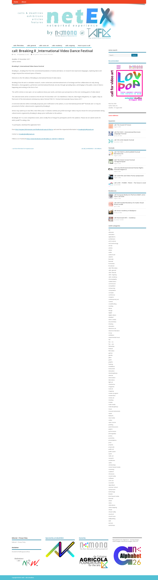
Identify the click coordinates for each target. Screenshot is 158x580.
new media (112, 418)
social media (112, 476)
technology (112, 492)
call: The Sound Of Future (122, 125)
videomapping (113, 507)
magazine (111, 386)
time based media (114, 496)
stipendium (112, 485)
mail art (111, 389)
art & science (112, 241)
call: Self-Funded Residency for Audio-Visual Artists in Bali (129, 203)
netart (110, 413)
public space (112, 451)
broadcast (111, 266)
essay (110, 333)
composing (112, 288)
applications (112, 237)
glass (110, 357)
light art (111, 382)
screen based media (114, 467)
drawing (111, 324)
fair (109, 339)
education (111, 326)
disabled (111, 317)
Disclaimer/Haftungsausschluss (21, 552)
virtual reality (112, 512)
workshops (112, 525)
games (111, 353)
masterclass (112, 395)
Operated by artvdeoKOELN (54, 538)
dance (41, 54)
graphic (111, 362)
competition (112, 286)
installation (112, 366)
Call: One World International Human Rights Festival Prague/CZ (128, 168)
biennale (111, 259)
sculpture (111, 471)
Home (16, 2)
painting (111, 424)
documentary (112, 322)
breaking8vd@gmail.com (86, 129)
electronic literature (114, 331)
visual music (112, 516)
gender (111, 355)
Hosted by (82, 538)
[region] (26, 561)
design (110, 310)
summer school (113, 487)
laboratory (112, 380)
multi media (112, 404)
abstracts (111, 232)
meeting (111, 400)
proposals (111, 447)
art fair (110, 245)
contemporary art (114, 299)
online (110, 420)
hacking (111, 364)
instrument (112, 368)
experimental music (114, 337)
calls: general (31, 45)
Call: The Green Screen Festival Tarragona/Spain (124, 160)
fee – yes (111, 344)
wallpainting (112, 518)
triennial (111, 498)
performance (112, 431)
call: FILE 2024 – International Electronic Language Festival (127, 133)
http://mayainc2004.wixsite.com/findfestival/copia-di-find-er (34, 129)
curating (111, 306)
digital (110, 313)
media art (111, 398)
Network (111, 415)
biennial (111, 261)
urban (110, 500)
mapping (111, 391)
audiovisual (112, 254)
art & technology (113, 243)
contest (111, 301)
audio (110, 252)
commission (112, 284)
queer (110, 454)
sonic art (111, 480)
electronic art (112, 328)
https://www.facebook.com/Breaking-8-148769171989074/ (45, 139)
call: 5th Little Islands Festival (124, 140)
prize (110, 442)
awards (111, 257)
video (110, 503)
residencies (112, 460)
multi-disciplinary (113, 407)
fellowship (111, 346)
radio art (111, 456)
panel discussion (113, 427)
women (111, 523)
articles (111, 248)
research (111, 458)
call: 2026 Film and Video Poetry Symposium (129, 176)
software (111, 478)
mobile (111, 402)
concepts (111, 292)
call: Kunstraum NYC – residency (124, 218)
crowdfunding (112, 304)
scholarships (112, 465)
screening (111, 469)
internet (111, 375)
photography (112, 433)
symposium (112, 489)
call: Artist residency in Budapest (125, 210)
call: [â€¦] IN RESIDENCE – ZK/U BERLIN (91, 148)
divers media (112, 319)
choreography (113, 279)
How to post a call (84, 45)
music (110, 409)
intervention (112, 377)
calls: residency (57, 45)
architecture (112, 239)
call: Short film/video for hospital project (23, 148)
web (110, 521)
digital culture (112, 315)
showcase (111, 474)
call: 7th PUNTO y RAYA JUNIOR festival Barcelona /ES (127, 152)
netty (14, 54)
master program (113, 393)
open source (112, 422)
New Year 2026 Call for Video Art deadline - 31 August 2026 (115, 106)
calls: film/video (18, 45)
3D (109, 230)
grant (110, 360)
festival (45, 54)
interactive (111, 371)
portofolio (111, 438)
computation (112, 290)
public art (111, 449)
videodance (112, 505)
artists (110, 250)
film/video (50, 54)
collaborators (112, 281)
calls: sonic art (44, 45)
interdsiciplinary (113, 373)
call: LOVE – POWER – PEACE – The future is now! (130, 183)
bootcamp (111, 263)
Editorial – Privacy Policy (19, 542)
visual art (111, 514)
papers (111, 429)
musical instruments (114, 411)
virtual (110, 509)
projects (111, 445)
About (24, 2)
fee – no (111, 342)
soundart (111, 483)
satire (110, 463)
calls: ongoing (70, 45)
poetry (110, 436)
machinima (112, 384)
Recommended (113, 61)
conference (112, 295)
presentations (112, 440)
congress (111, 297)
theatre (111, 494)
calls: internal (112, 272)
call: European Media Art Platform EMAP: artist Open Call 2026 (129, 195)
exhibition (111, 335)
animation (111, 234)
